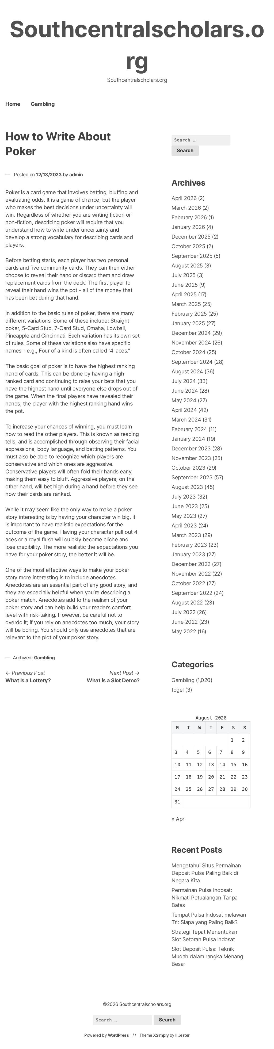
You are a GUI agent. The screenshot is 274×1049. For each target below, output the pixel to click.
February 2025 (189, 314)
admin (76, 174)
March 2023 (186, 535)
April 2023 (184, 525)
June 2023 (185, 506)
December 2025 (191, 236)
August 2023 (187, 487)
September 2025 (192, 256)
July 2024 (184, 381)
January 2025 (188, 323)
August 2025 (187, 265)
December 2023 (191, 448)
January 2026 (188, 227)
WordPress (118, 1035)
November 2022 (191, 574)
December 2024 (191, 333)
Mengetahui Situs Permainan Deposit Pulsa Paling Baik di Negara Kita (206, 873)
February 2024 (189, 429)
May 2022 (184, 631)
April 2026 (184, 198)
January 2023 (188, 554)
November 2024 (191, 342)
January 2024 (188, 439)
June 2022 (185, 622)
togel (178, 690)
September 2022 (192, 593)
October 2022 (188, 583)
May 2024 (184, 400)
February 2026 (189, 217)
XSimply (161, 1035)
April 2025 (184, 294)
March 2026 (186, 208)
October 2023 (188, 468)
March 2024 (186, 419)
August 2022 (187, 602)
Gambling (43, 104)
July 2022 (184, 612)
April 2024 (184, 410)
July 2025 (184, 275)
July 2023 (184, 496)
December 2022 (191, 564)
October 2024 (188, 352)
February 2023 (189, 545)
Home (12, 104)
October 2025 (188, 246)
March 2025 (186, 304)
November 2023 (191, 458)
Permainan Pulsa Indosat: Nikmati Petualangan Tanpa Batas (205, 897)
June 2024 (185, 391)
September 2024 (192, 362)
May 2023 (184, 516)
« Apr (178, 819)
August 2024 (187, 371)
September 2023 (192, 477)
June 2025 (185, 285)
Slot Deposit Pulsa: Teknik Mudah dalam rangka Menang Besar (207, 956)
